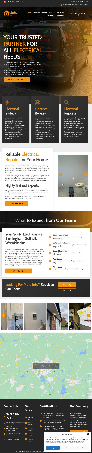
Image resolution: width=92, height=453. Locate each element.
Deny (67, 448)
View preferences (82, 448)
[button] (88, 434)
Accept (52, 448)
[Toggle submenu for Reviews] (55, 16)
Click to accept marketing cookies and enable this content (46, 366)
